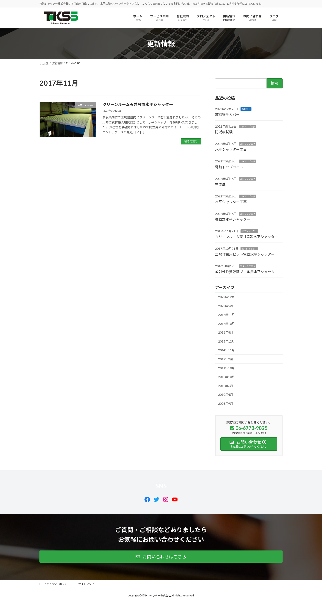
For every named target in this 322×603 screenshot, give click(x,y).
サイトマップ (86, 583)
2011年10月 (226, 368)
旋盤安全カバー (227, 115)
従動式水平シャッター (232, 219)
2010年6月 (225, 386)
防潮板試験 (224, 132)
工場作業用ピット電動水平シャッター (245, 254)
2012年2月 (225, 359)
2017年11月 (226, 314)
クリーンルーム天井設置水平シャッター (138, 104)
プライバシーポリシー (57, 583)
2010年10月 (226, 377)
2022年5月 (225, 306)
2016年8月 (225, 332)
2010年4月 (225, 395)
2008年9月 (225, 403)
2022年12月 (226, 297)
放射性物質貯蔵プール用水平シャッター (246, 272)
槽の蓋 (220, 184)
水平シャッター (249, 231)
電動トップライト (229, 167)
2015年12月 (226, 341)
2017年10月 (226, 323)
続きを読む (191, 141)
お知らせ (246, 109)
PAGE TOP (310, 581)
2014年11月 (226, 350)
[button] (161, 556)
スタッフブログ (247, 126)
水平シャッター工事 (231, 149)
